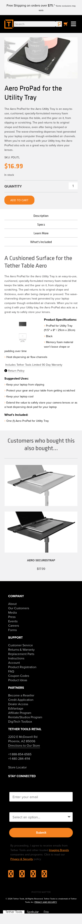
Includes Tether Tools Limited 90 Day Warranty (33, 365)
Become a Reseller (21, 695)
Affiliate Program (19, 713)
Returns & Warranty (21, 649)
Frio (46, 911)
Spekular (33, 911)
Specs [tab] (41, 224)
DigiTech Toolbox (20, 721)
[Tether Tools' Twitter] (35, 875)
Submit (41, 832)
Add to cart (19, 200)
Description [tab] (41, 215)
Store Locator (17, 767)
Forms (12, 630)
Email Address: (21, 788)
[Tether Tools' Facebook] (24, 875)
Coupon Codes (18, 675)
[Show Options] (69, 817)
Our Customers (18, 608)
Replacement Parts (21, 654)
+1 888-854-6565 (19, 754)
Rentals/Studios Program (25, 717)
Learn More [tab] (41, 233)
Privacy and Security (45, 902)
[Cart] (66, 24)
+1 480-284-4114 (19, 758)
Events (13, 621)
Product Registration (22, 667)
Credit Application (20, 699)
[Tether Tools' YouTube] (44, 875)
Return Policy (16, 371)
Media (12, 612)
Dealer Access (18, 704)
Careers (13, 625)
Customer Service (20, 645)
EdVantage (15, 708)
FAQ (11, 671)
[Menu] (73, 24)
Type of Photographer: (27, 808)
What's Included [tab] (41, 242)
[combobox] (40, 817)
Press (12, 617)
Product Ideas (17, 680)
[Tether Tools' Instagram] (13, 875)
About (12, 604)
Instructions (16, 658)
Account (14, 662)
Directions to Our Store (24, 745)
